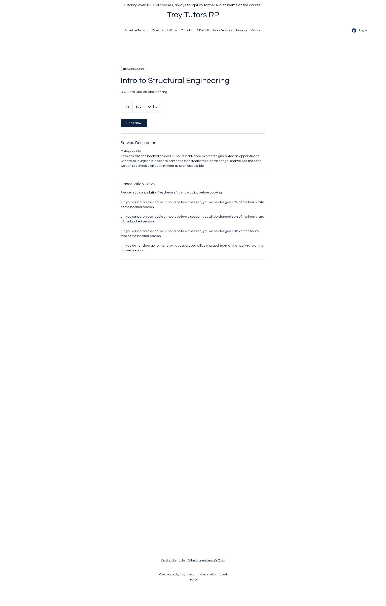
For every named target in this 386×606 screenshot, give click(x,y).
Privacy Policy (207, 574)
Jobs (182, 560)
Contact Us (169, 560)
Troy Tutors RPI (194, 15)
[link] (134, 123)
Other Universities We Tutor (206, 560)
